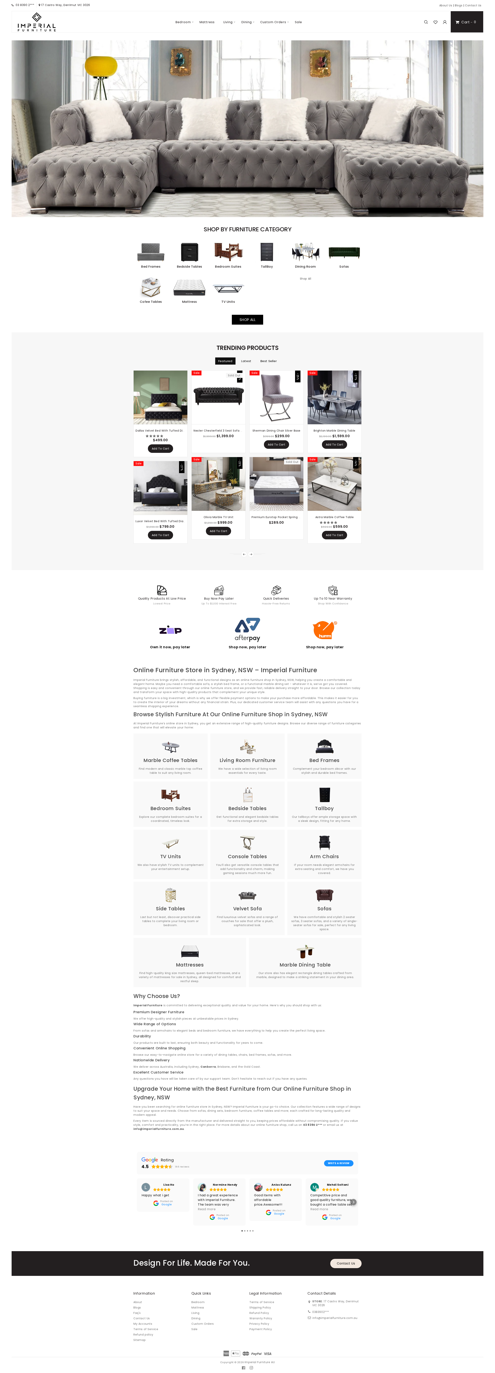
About (137, 1302)
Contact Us (473, 5)
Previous (25, 129)
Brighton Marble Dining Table (334, 431)
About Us (445, 5)
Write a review (339, 1163)
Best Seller (268, 361)
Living (228, 22)
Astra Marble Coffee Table (334, 517)
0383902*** (320, 1312)
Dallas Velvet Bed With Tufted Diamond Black (168, 431)
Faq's (137, 1313)
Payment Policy (260, 1329)
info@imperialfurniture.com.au (334, 1318)
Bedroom (183, 22)
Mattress (207, 22)
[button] (155, 436)
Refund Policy (259, 1313)
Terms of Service (145, 1329)
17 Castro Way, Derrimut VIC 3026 (65, 5)
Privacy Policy (259, 1324)
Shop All (305, 279)
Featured (225, 361)
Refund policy (143, 1335)
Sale (298, 22)
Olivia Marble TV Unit (219, 517)
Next (470, 129)
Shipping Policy (260, 1307)
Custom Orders (273, 22)
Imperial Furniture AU (260, 1362)
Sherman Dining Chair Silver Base (276, 431)
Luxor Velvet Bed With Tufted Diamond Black (168, 521)
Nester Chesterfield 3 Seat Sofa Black (221, 431)
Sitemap (139, 1340)
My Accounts (142, 1324)
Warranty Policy (260, 1318)
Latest (246, 361)
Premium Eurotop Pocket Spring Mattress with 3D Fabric (292, 517)
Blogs (459, 5)
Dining (246, 22)
